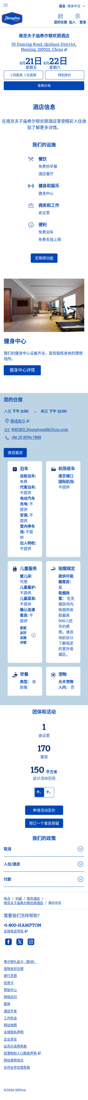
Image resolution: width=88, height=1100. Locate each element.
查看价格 (54, 85)
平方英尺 (50, 792)
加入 (72, 22)
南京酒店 (33, 898)
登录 (83, 22)
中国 (18, 898)
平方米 (40, 792)
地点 (7, 898)
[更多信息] (33, 635)
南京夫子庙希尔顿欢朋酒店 (23, 903)
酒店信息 (54, 903)
